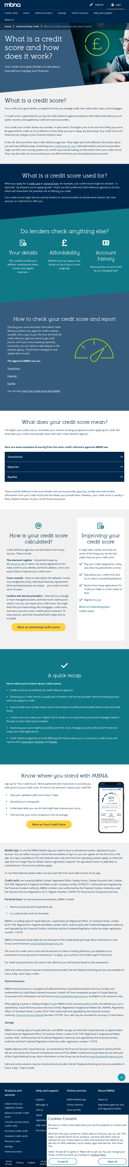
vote (98, 599)
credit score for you (65, 146)
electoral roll (17, 563)
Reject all (112, 1161)
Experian (12, 375)
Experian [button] (15, 468)
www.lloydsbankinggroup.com (46, 943)
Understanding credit (27, 26)
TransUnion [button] (15, 458)
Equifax (11, 383)
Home (8, 26)
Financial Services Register (30, 1015)
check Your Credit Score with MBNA (41, 391)
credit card (34, 183)
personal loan (51, 183)
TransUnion (13, 368)
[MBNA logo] (12, 5)
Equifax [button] (15, 478)
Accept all (63, 1161)
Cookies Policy (98, 1154)
